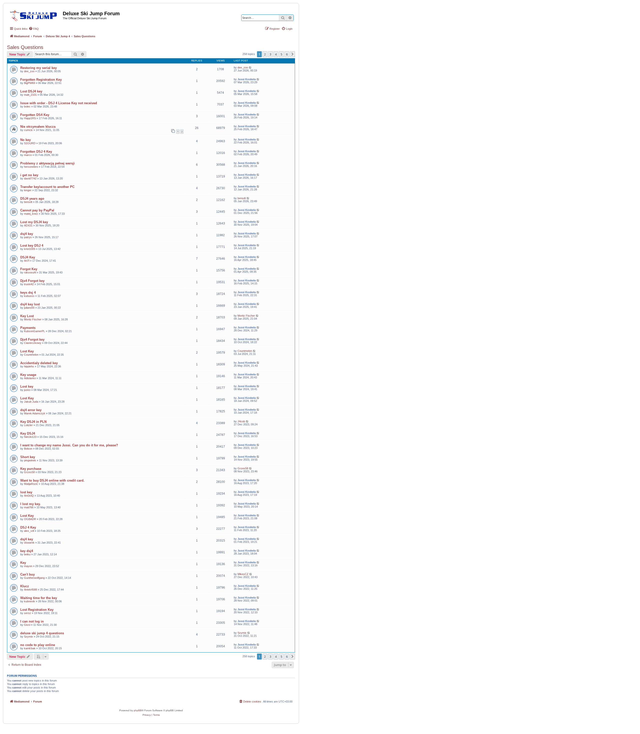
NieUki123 (30, 436)
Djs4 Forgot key (32, 281)
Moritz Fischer (33, 319)
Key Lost (27, 316)
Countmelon (31, 354)
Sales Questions (25, 47)
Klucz (24, 586)
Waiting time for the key (38, 598)
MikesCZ (243, 574)
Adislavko (30, 378)
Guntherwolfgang (34, 577)
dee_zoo (29, 71)
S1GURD (30, 143)
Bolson (28, 448)
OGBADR (30, 519)
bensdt (28, 201)
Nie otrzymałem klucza (38, 126)
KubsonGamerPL (34, 331)
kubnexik (29, 601)
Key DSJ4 (27, 433)
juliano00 (29, 307)
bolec (27, 106)
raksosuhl (30, 272)
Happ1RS (30, 118)
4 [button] (276, 54)
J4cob (241, 421)
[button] (292, 54)
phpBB (138, 710)
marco (28, 154)
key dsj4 (26, 551)
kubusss (29, 295)
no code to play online (37, 645)
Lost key (26, 386)
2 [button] (265, 54)
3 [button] (270, 54)
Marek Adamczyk (34, 413)
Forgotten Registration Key (41, 79)
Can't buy (27, 574)
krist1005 (29, 248)
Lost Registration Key (37, 610)
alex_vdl (29, 530)
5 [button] (281, 54)
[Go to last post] (250, 67)
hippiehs (29, 366)
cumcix (28, 129)
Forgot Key (28, 269)
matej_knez (31, 213)
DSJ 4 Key (28, 527)
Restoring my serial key (38, 68)
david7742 (30, 178)
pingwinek (30, 460)
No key (25, 140)
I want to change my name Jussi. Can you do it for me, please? (69, 445)
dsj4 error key (31, 410)
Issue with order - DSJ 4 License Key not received (58, 103)
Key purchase (30, 469)
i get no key (29, 175)
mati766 (29, 507)
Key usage (28, 375)
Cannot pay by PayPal (37, 210)
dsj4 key (26, 234)
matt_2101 (30, 94)
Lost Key (27, 351)
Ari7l (26, 260)
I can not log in (32, 621)
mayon (28, 566)
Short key (27, 457)
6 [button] (287, 54)
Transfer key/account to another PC (47, 187)
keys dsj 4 (28, 292)
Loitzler (28, 425)
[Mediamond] (35, 14)
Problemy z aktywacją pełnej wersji (47, 163)
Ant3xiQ (29, 495)
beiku (27, 554)
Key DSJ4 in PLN (33, 422)
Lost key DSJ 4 (31, 245)
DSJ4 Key (27, 257)
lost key (26, 492)
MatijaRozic (31, 483)
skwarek (29, 542)
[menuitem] (34, 29)
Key (23, 563)
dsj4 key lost (30, 304)
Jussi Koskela (247, 79)
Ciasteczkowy (32, 342)
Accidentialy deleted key (39, 363)
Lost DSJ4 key (31, 91)
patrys (28, 237)
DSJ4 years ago (32, 198)
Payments (28, 328)
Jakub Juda (31, 401)
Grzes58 (29, 472)
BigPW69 (29, 82)
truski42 (29, 284)
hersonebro (31, 166)
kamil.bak (30, 648)
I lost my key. (30, 504)
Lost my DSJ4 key (34, 222)
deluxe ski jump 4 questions (42, 633)
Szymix (28, 636)
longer (28, 190)
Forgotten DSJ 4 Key (36, 151)
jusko (27, 389)
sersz (27, 613)
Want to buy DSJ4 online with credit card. (52, 480)
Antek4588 (30, 589)
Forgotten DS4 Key (34, 115)
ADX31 (28, 225)
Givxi (27, 624)
